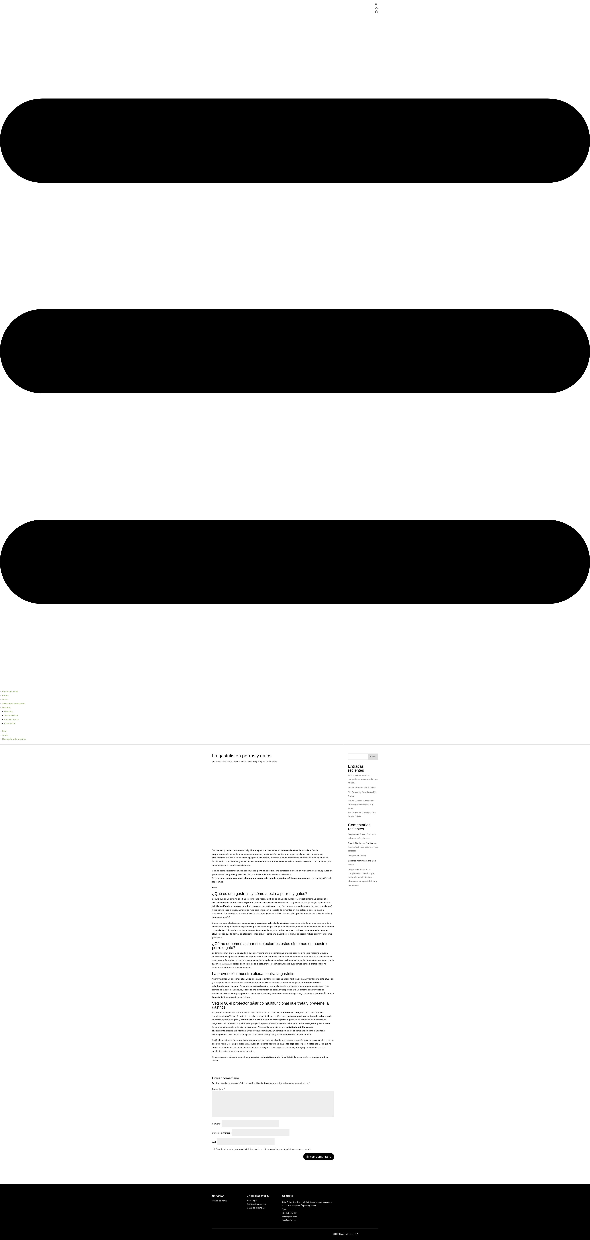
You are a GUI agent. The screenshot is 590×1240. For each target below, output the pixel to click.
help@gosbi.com (289, 1217)
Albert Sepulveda (224, 761)
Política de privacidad (256, 1204)
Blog (4, 731)
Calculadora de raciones (14, 739)
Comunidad (10, 723)
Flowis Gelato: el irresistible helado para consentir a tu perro (361, 804)
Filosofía (8, 711)
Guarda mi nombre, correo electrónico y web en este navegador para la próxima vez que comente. (264, 1149)
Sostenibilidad (11, 715)
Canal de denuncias (256, 1208)
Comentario (218, 1089)
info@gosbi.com (289, 1220)
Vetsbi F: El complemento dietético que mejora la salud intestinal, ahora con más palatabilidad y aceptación (362, 877)
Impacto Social (11, 719)
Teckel (363, 855)
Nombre (216, 1124)
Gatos (5, 699)
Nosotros (6, 707)
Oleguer (352, 834)
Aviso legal (252, 1200)
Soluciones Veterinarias (13, 703)
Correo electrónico (221, 1133)
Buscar (373, 756)
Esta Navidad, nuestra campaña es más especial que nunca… (363, 779)
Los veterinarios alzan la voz (362, 787)
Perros (5, 695)
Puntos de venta (10, 691)
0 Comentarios (270, 761)
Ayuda (5, 735)
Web (214, 1142)
